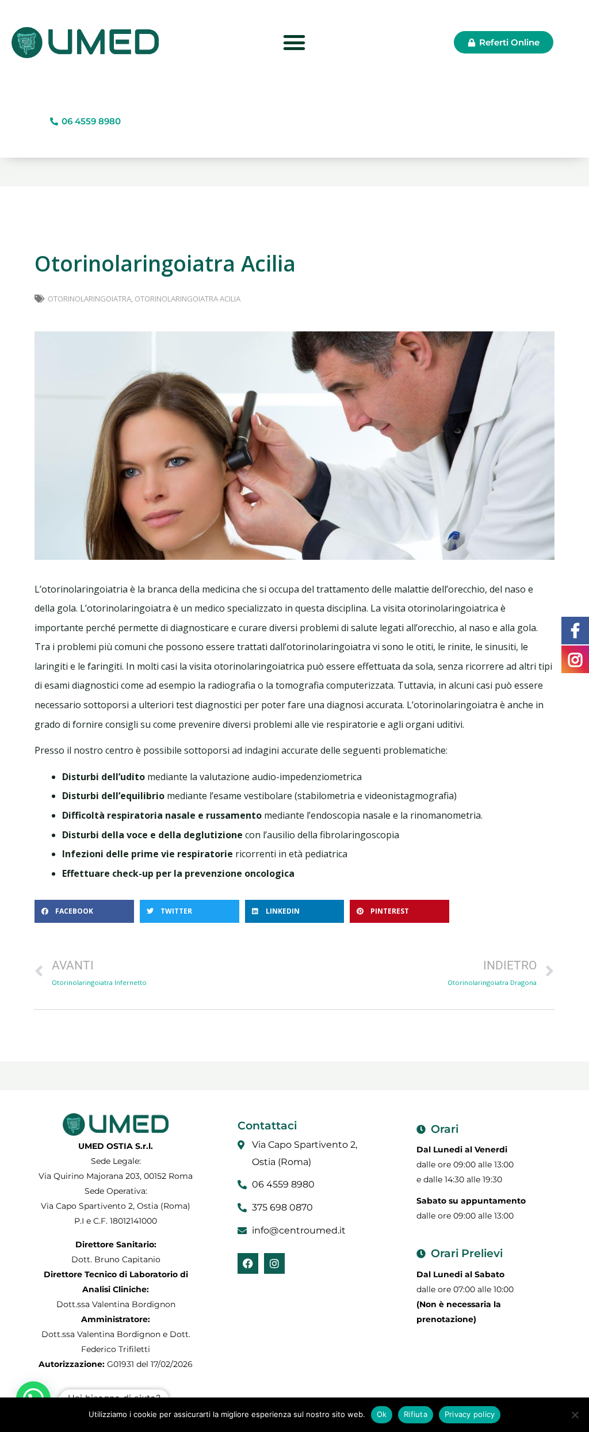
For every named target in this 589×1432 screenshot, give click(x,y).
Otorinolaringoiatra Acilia (187, 298)
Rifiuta (415, 1414)
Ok (382, 1414)
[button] (84, 911)
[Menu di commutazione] (294, 42)
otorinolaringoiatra (89, 298)
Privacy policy (470, 1414)
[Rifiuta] (574, 1414)
